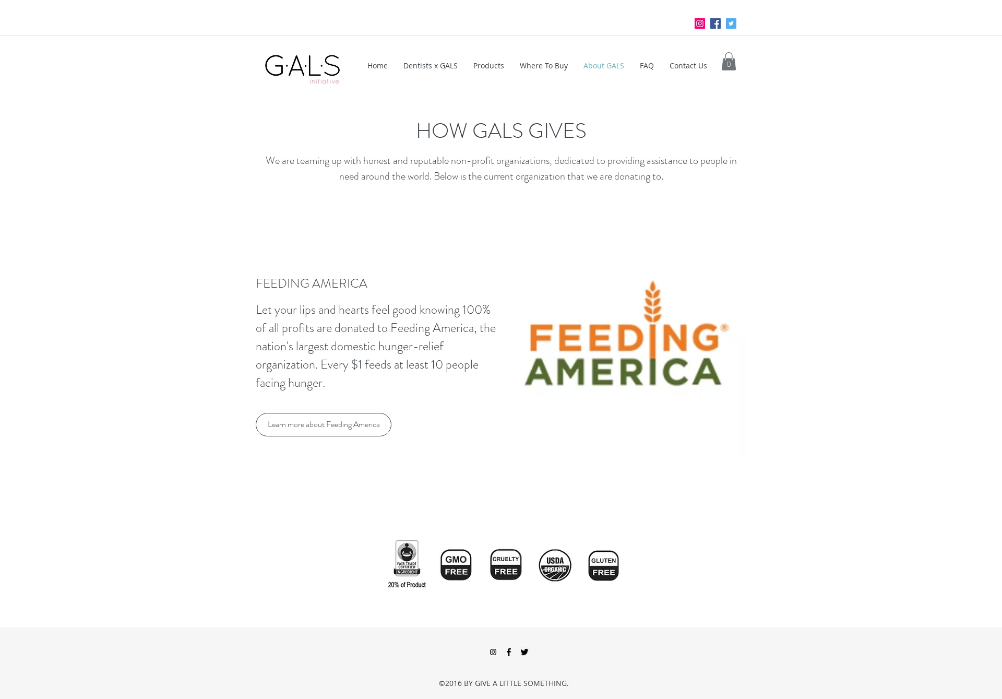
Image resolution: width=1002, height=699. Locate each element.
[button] (728, 61)
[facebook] (715, 23)
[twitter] (731, 23)
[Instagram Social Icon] (700, 23)
